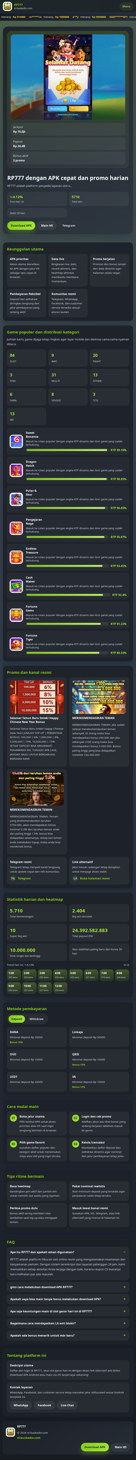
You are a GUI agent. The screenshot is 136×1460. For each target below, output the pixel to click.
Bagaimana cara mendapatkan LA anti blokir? (43, 1323)
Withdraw (37, 1019)
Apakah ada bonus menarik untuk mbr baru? (42, 1335)
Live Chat (67, 1405)
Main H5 (47, 225)
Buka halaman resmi (92, 878)
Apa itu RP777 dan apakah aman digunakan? (42, 1252)
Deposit (16, 1019)
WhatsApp (21, 1405)
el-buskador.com (29, 1438)
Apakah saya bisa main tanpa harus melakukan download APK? (55, 1299)
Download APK (21, 225)
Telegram (68, 225)
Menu (126, 6)
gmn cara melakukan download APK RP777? (41, 1287)
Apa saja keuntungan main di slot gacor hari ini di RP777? (51, 1311)
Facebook (44, 1405)
